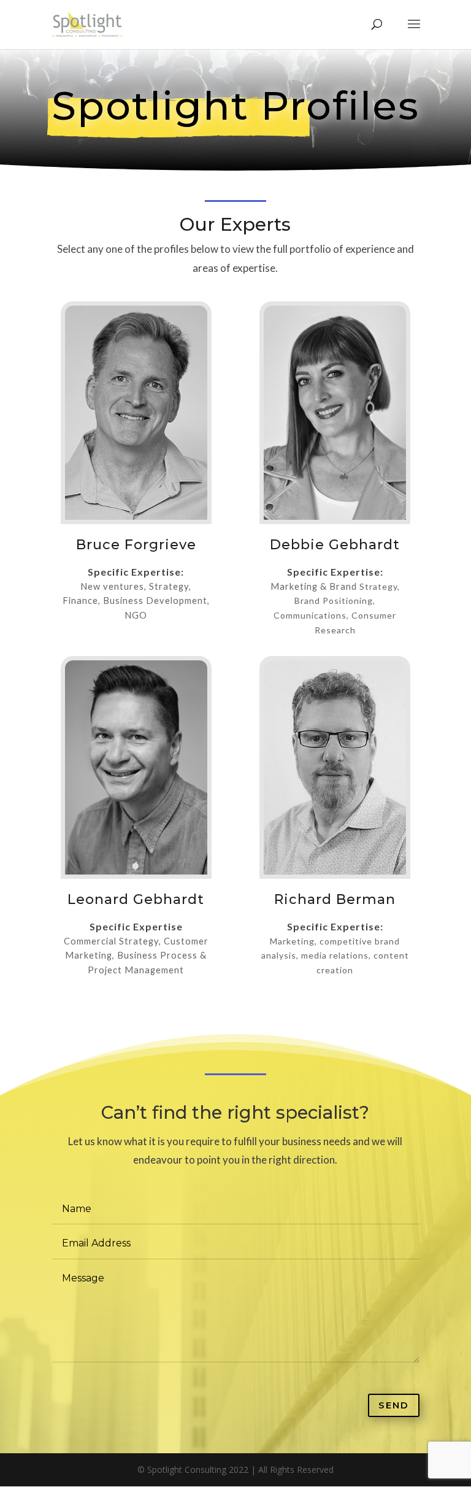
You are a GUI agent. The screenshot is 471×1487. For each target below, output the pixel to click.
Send (393, 1405)
